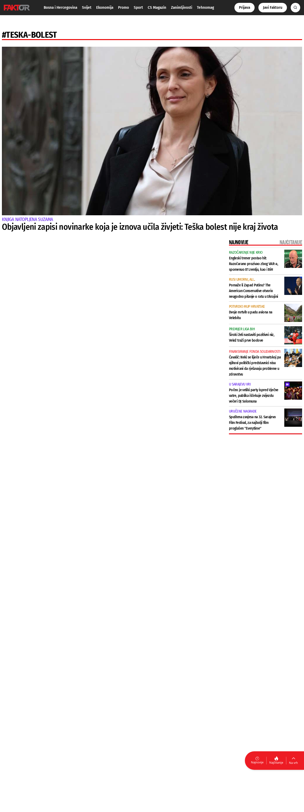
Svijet (86, 7)
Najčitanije (276, 763)
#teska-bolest (29, 35)
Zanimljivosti (181, 7)
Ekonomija (104, 7)
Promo (123, 7)
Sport (138, 7)
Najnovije (257, 762)
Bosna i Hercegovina (60, 7)
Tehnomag (205, 7)
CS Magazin (157, 7)
